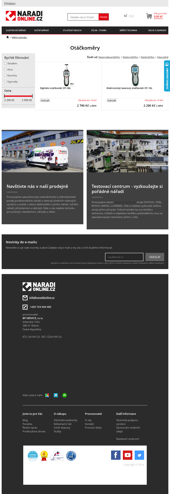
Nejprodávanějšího (109, 57)
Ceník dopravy (62, 427)
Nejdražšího (147, 57)
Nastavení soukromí (127, 438)
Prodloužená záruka (34, 431)
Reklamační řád (62, 424)
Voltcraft (45, 100)
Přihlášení (9, 3)
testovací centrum (125, 202)
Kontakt (89, 424)
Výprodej (12, 81)
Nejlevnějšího (130, 57)
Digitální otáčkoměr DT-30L (55, 88)
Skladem (12, 63)
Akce (10, 69)
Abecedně (162, 57)
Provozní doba (93, 427)
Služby (57, 431)
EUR (131, 16)
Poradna (27, 424)
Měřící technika (19, 37)
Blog (25, 420)
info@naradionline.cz (41, 297)
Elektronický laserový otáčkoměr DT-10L (129, 88)
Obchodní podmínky (65, 420)
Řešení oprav (30, 427)
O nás (88, 420)
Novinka (12, 75)
